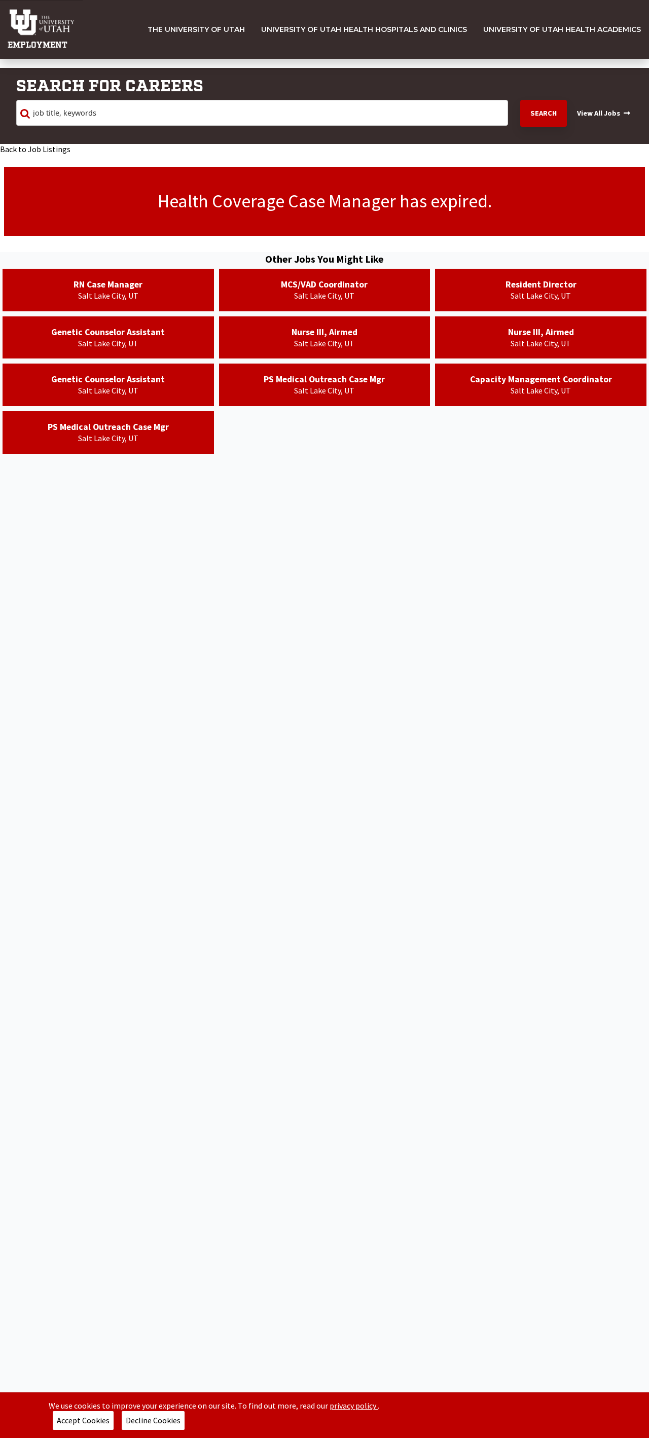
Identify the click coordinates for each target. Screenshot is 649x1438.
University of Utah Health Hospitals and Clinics (364, 29)
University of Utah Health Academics (562, 29)
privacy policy (354, 1405)
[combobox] (262, 113)
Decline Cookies (153, 1420)
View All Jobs (598, 113)
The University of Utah (196, 29)
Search (543, 113)
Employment (37, 45)
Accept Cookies (83, 1420)
